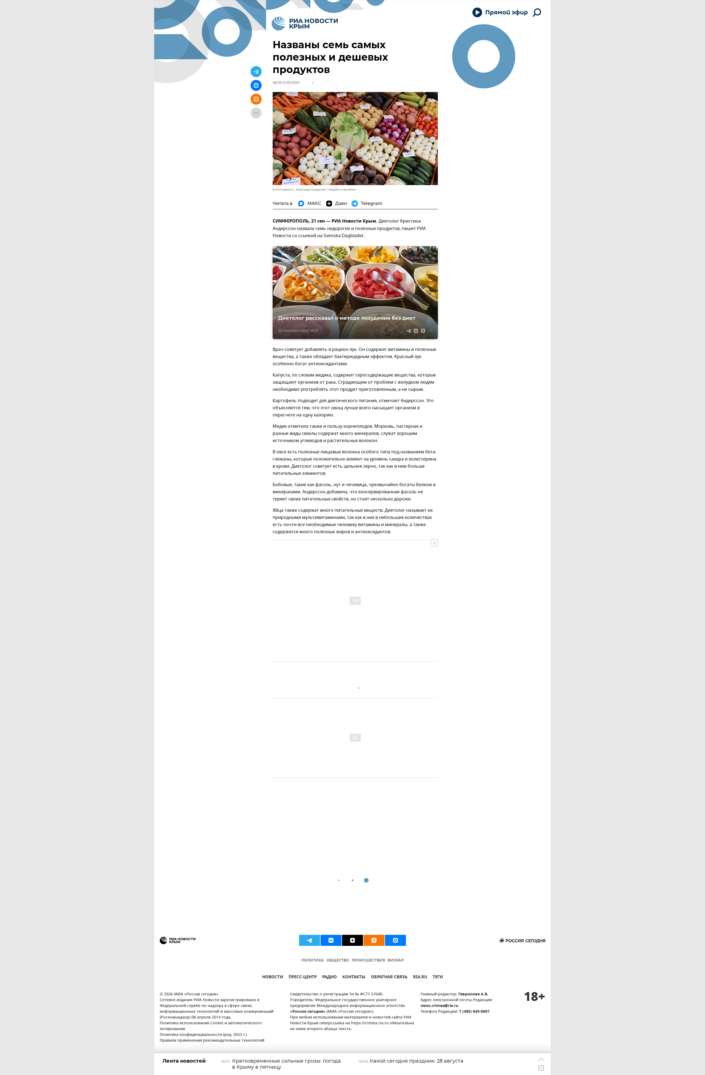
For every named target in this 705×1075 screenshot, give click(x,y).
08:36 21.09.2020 (286, 82)
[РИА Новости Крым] (304, 23)
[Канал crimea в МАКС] (395, 940)
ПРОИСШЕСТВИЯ (368, 960)
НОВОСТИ (272, 977)
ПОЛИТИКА (312, 960)
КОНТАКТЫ (353, 977)
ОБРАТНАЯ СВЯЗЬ (389, 977)
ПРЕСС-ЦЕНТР (303, 977)
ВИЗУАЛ (396, 960)
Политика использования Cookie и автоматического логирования (211, 1026)
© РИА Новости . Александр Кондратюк (299, 190)
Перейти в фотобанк (342, 190)
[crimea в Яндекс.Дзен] (352, 940)
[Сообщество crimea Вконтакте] (331, 940)
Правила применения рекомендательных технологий (212, 1041)
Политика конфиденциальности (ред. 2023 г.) (203, 1035)
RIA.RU (420, 977)
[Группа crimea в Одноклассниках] (374, 940)
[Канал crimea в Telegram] (309, 940)
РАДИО (329, 977)
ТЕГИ (438, 977)
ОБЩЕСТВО (338, 960)
